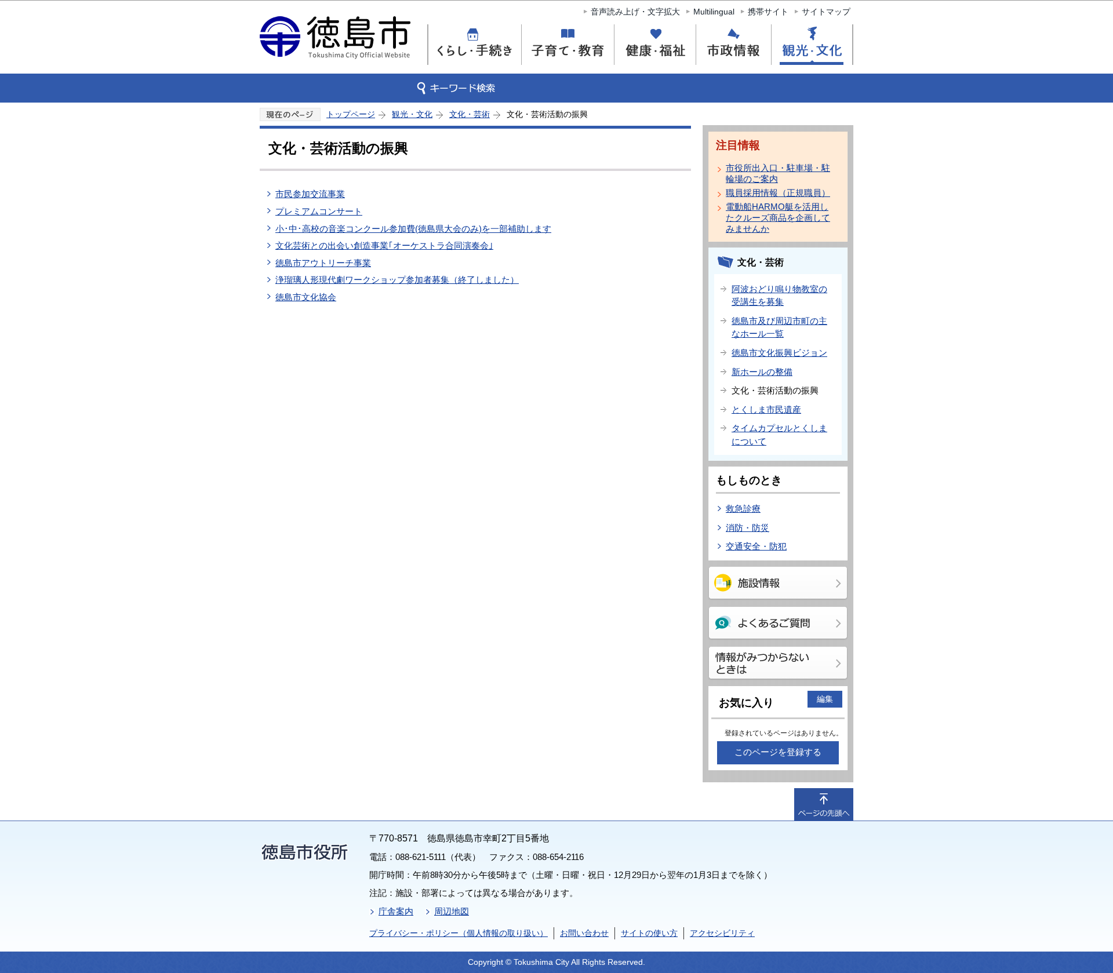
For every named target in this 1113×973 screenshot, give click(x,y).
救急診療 (743, 508)
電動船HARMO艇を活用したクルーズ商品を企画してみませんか (778, 218)
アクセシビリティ (722, 933)
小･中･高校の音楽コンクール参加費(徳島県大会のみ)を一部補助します (413, 229)
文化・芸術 (469, 114)
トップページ (350, 114)
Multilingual (713, 11)
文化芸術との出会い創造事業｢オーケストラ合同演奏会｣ (384, 245)
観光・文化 (412, 114)
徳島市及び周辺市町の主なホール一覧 (779, 327)
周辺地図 (451, 911)
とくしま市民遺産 (766, 409)
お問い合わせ (584, 933)
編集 (825, 699)
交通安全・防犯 (756, 546)
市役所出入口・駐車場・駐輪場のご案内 (778, 173)
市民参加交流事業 (310, 194)
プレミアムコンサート (318, 211)
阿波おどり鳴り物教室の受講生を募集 (779, 295)
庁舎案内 (396, 911)
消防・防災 (747, 528)
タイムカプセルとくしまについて (779, 434)
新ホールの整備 (762, 372)
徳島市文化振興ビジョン (779, 353)
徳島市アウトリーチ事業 (323, 263)
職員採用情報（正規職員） (778, 193)
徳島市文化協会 (305, 297)
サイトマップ (826, 11)
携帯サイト (768, 11)
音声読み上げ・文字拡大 (635, 11)
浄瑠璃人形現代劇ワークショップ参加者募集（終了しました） (397, 280)
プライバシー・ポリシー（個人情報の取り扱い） (458, 933)
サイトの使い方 (649, 933)
